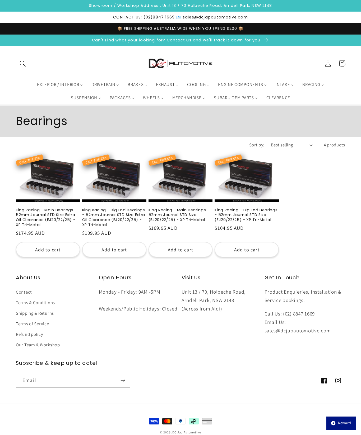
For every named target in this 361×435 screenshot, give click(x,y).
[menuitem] (60, 84)
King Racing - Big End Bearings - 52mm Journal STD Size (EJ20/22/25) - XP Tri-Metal (246, 215)
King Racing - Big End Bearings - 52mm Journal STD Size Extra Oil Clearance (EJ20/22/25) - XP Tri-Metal (113, 217)
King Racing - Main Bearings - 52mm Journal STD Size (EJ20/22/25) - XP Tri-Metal (179, 215)
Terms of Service (32, 324)
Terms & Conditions (35, 302)
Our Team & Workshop (38, 345)
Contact (24, 292)
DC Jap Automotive (186, 432)
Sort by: (257, 145)
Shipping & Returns (35, 313)
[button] (23, 63)
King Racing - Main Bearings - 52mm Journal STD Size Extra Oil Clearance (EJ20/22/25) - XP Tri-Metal (46, 217)
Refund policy (29, 334)
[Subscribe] (123, 380)
